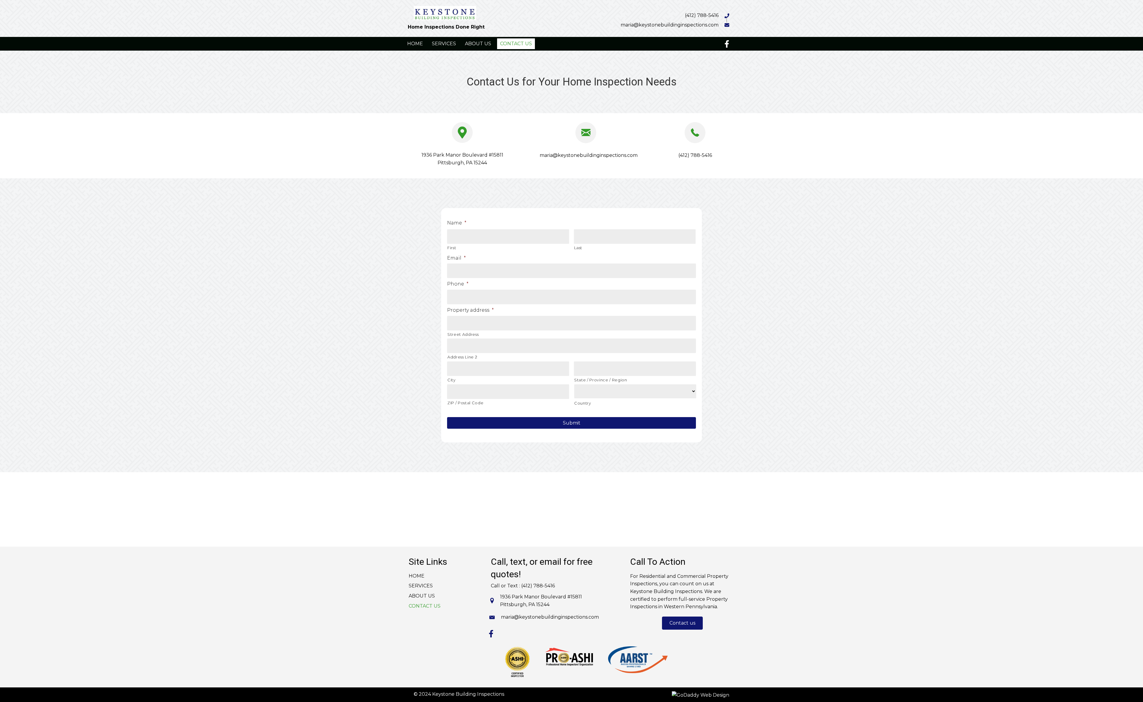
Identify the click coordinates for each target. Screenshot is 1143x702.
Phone (458, 284)
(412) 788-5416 (702, 15)
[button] (682, 623)
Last (578, 247)
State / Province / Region (600, 379)
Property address (470, 310)
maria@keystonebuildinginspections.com (670, 25)
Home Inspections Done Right (446, 27)
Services (421, 586)
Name (456, 223)
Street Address (463, 334)
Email (456, 258)
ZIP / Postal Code (465, 402)
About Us (422, 596)
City (451, 379)
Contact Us (425, 606)
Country (582, 403)
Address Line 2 (462, 357)
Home (416, 576)
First (451, 247)
